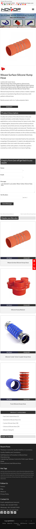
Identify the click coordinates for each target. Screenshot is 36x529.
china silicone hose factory (10, 471)
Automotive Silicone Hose (10, 420)
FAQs (18, 525)
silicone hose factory (29, 475)
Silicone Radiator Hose (25, 477)
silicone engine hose (10, 475)
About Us (9, 523)
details (9, 258)
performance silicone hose (16, 473)
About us (3, 491)
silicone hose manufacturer (6, 477)
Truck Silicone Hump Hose (18, 404)
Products (16, 523)
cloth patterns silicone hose (21, 83)
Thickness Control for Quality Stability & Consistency (16, 450)
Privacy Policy (4, 494)
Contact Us (32, 523)
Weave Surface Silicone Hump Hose (18, 89)
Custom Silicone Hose (9, 423)
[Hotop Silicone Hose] (11, 11)
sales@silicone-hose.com (25, 3)
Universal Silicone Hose (10, 426)
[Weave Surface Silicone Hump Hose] (18, 256)
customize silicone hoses (7, 85)
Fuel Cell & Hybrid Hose (10, 416)
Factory (2, 486)
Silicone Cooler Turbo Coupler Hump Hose (18, 357)
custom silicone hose (20, 471)
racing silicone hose (26, 473)
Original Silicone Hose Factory (25, 85)
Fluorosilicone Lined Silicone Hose (10, 463)
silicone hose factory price (8, 87)
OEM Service (23, 523)
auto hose (2, 471)
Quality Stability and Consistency (10, 452)
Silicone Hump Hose (6, 83)
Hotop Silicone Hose (20, 521)
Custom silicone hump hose (28, 214)
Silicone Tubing (7, 430)
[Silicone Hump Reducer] (18, 303)
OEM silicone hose (6, 473)
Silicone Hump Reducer (7, 214)
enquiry (9, 107)
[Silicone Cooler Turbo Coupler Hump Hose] (18, 350)
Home (4, 523)
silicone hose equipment (20, 475)
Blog (1, 489)
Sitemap (29, 521)
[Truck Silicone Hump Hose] (18, 398)
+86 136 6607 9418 (9, 3)
